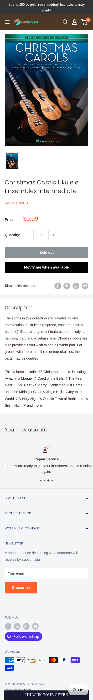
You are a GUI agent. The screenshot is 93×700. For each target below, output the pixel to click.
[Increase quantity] (54, 235)
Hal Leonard (16, 203)
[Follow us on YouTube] (35, 626)
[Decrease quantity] (28, 235)
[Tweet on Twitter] (75, 285)
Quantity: (12, 235)
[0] (84, 22)
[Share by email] (85, 285)
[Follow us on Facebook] (8, 626)
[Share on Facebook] (57, 285)
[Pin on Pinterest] (66, 285)
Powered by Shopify (18, 690)
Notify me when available (46, 267)
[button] (46, 695)
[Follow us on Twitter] (17, 626)
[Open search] (65, 22)
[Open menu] (7, 22)
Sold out (46, 252)
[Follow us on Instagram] (26, 626)
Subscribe (21, 588)
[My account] (74, 22)
